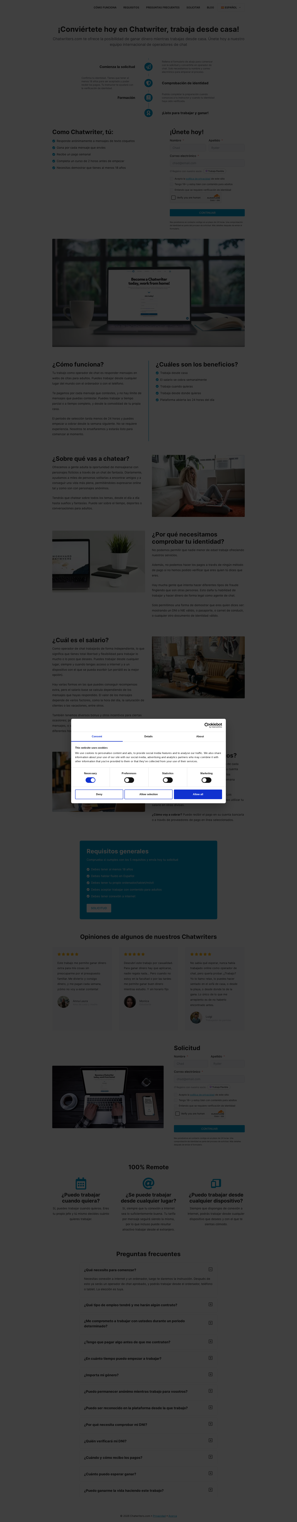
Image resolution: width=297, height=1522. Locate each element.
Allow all (198, 794)
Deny (99, 794)
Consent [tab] (97, 736)
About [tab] (200, 736)
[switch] (129, 780)
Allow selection (148, 794)
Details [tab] (148, 736)
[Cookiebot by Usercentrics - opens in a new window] (207, 725)
